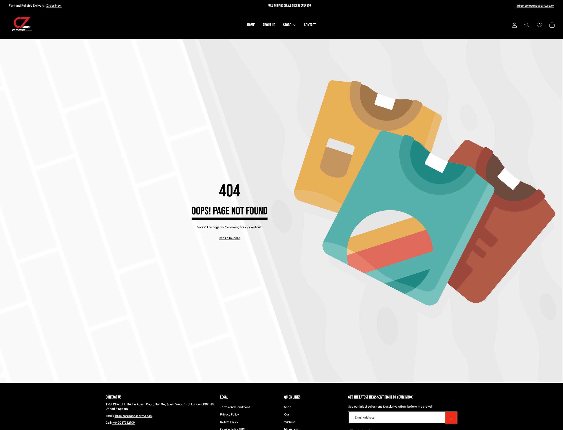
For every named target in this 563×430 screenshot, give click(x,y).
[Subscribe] (451, 418)
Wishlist (289, 422)
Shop (287, 407)
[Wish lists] (539, 25)
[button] (527, 25)
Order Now (54, 5)
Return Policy (229, 422)
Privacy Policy (229, 414)
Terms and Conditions (235, 407)
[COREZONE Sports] (21, 25)
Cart (287, 414)
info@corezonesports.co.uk (535, 5)
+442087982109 (123, 423)
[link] (229, 238)
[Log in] (514, 25)
